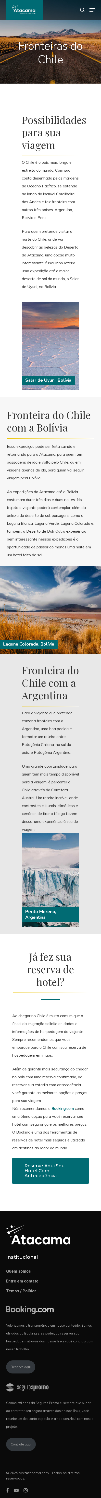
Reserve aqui (21, 1367)
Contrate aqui (21, 1444)
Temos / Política (21, 1291)
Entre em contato (22, 1281)
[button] (92, 9)
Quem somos (18, 1271)
